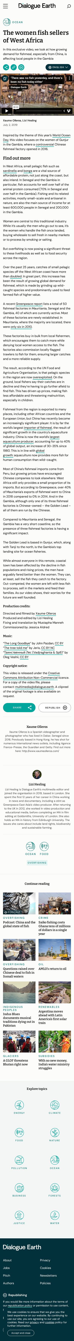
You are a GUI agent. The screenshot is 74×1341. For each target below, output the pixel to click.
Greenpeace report (29, 304)
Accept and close (20, 1333)
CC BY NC (48, 648)
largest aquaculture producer (31, 439)
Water (54, 1223)
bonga (28, 171)
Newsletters (48, 1276)
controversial (45, 144)
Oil (41, 964)
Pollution (19, 1168)
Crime (44, 918)
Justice (19, 1223)
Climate (55, 1113)
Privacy (45, 1260)
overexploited (42, 377)
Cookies (45, 1268)
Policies (45, 1283)
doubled (16, 276)
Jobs (6, 1268)
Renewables (49, 1007)
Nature (54, 1140)
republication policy (20, 1305)
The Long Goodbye (17, 643)
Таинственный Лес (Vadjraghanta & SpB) (33, 652)
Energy (19, 1113)
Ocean (55, 1168)
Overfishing (37, 862)
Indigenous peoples (13, 1008)
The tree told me (15, 648)
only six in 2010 (21, 327)
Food (19, 1140)
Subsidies (47, 1056)
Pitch (6, 1276)
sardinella (10, 171)
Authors (8, 1283)
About (7, 1260)
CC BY (59, 643)
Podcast (14, 912)
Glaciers (11, 1056)
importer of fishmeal (38, 428)
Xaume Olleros (46, 613)
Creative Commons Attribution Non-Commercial (31, 675)
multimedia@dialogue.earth (34, 687)
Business (19, 1195)
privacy (34, 1322)
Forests (55, 1195)
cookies (49, 1322)
